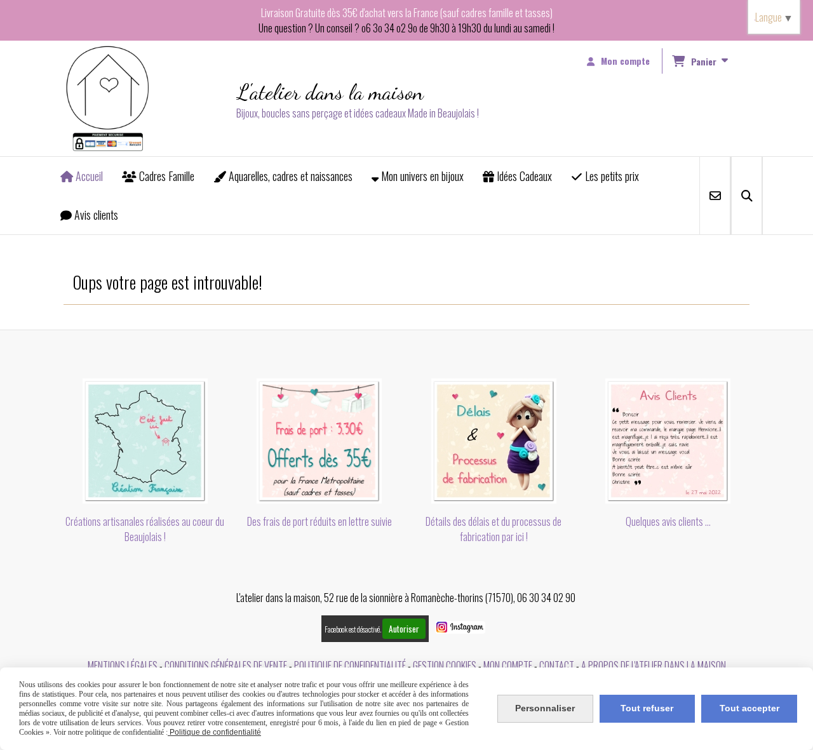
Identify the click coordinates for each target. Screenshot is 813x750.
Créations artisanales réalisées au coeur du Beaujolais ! (144, 529)
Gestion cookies (444, 665)
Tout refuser (647, 708)
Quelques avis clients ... (668, 521)
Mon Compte (507, 665)
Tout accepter (749, 708)
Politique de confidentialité (350, 665)
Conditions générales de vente (226, 665)
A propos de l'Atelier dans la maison (653, 665)
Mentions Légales (123, 665)
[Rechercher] (747, 195)
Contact (556, 665)
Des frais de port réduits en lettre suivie (319, 521)
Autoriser (404, 628)
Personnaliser (545, 708)
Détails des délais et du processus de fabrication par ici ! (493, 529)
